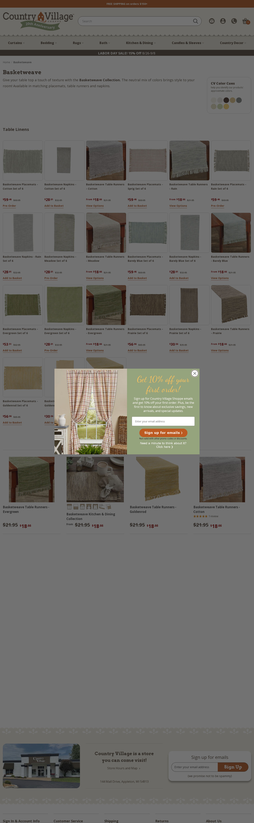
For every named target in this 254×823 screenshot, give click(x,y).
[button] (163, 433)
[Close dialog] (195, 373)
